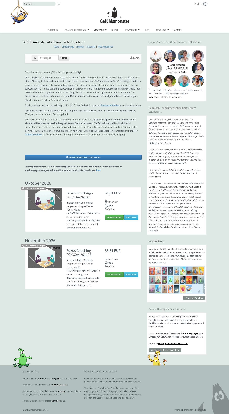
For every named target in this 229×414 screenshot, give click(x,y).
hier (98, 170)
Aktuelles (53, 30)
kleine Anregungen (189, 333)
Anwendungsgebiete (75, 30)
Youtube (62, 391)
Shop (146, 30)
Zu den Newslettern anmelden (165, 350)
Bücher (114, 30)
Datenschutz (200, 410)
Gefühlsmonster (114, 14)
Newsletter (57, 400)
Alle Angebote (105, 46)
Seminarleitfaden (110, 105)
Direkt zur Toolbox (194, 298)
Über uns (161, 30)
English (198, 4)
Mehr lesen (131, 217)
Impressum (188, 410)
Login (136, 57)
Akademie (98, 30)
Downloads (131, 30)
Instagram (55, 378)
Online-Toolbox (33, 134)
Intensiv (90, 46)
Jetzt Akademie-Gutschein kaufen (84, 157)
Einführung (68, 46)
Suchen (63, 57)
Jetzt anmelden (114, 217)
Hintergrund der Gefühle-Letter (173, 343)
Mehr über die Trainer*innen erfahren (166, 96)
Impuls (80, 46)
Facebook (41, 378)
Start (56, 46)
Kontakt (177, 30)
